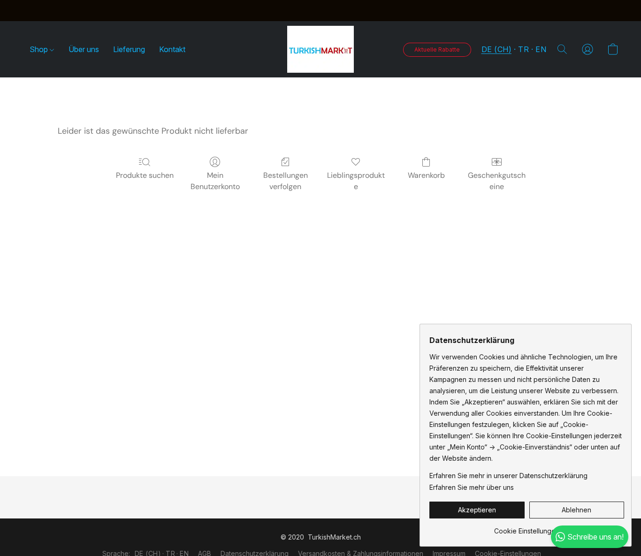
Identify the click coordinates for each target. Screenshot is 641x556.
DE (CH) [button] (496, 49)
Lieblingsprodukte (356, 180)
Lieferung (129, 49)
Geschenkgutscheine (497, 180)
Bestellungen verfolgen (285, 180)
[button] (320, 49)
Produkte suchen (145, 175)
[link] (526, 527)
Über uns (84, 49)
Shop (40, 49)
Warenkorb (426, 175)
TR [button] (523, 49)
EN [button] (540, 49)
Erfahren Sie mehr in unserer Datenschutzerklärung (508, 476)
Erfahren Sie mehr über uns (471, 487)
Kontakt (172, 49)
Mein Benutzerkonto (215, 180)
